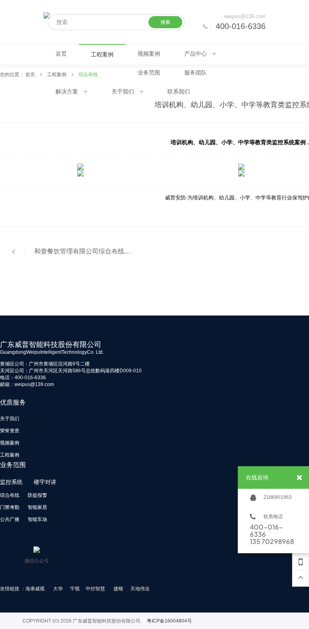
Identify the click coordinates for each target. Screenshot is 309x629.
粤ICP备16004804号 (169, 621)
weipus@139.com (245, 16)
